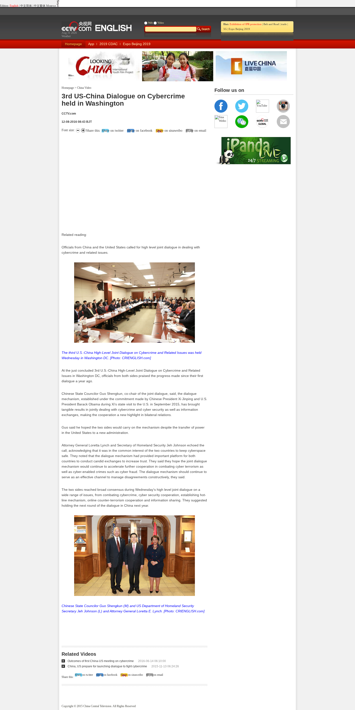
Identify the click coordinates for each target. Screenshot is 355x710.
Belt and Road (271, 24)
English (14, 5)
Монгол (51, 5)
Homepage (73, 44)
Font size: (69, 130)
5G (225, 28)
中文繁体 (39, 5)
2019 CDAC (108, 44)
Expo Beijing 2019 (239, 28)
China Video (83, 87)
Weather (66, 36)
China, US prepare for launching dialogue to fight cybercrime (107, 666)
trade (284, 24)
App (91, 44)
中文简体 (26, 5)
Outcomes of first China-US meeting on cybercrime (101, 661)
